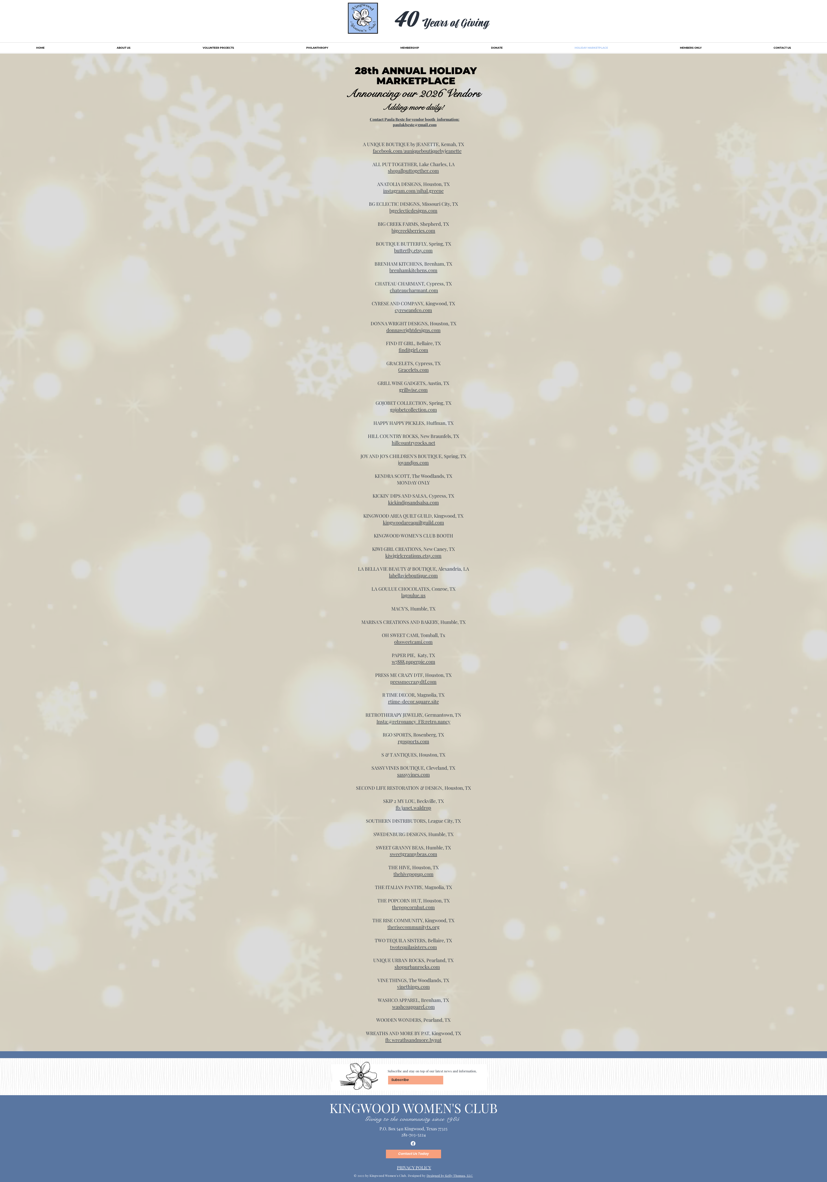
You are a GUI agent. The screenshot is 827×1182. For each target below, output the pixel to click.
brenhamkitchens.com (413, 270)
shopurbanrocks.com (417, 967)
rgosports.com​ (413, 741)
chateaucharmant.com (414, 290)
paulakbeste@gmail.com (415, 124)
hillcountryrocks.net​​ (413, 442)
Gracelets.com (413, 369)
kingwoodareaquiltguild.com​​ (413, 522)
